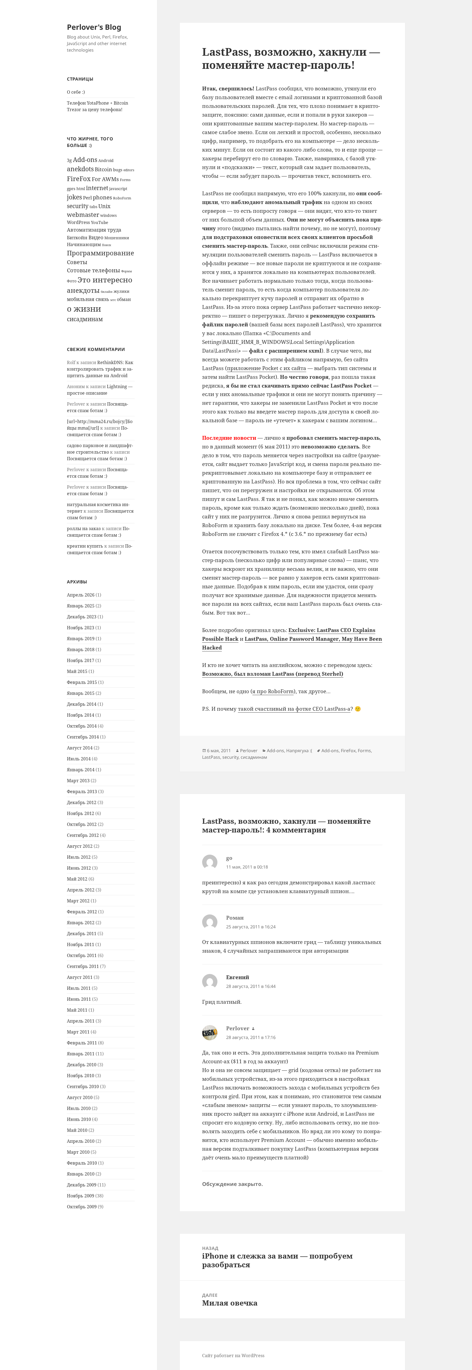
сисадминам (85, 319)
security (77, 206)
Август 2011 (80, 977)
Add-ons (85, 159)
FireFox (79, 178)
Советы (77, 262)
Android (106, 160)
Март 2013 (78, 781)
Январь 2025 (81, 606)
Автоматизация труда (94, 229)
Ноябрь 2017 (80, 660)
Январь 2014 (81, 770)
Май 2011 (77, 1010)
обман (124, 299)
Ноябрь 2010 (80, 1076)
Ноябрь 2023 (80, 628)
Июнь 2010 (79, 1119)
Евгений (237, 977)
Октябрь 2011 (82, 955)
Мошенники (116, 237)
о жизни (84, 308)
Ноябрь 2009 (80, 1196)
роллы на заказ (84, 528)
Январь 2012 (81, 923)
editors (128, 170)
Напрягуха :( (299, 751)
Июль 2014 (79, 759)
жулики (121, 291)
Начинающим (84, 244)
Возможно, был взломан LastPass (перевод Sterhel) (272, 673)
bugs (117, 169)
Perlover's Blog (94, 27)
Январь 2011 (81, 1054)
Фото (71, 281)
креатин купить (85, 546)
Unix (104, 206)
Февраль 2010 (82, 1163)
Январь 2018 (81, 649)
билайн (107, 292)
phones (102, 197)
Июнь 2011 (79, 999)
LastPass (211, 757)
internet (97, 188)
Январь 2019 (81, 639)
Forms (125, 179)
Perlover (249, 751)
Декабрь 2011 (81, 934)
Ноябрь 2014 (80, 715)
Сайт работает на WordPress (233, 1356)
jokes (74, 197)
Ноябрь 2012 (80, 813)
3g (69, 160)
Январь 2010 (81, 1174)
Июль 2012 (79, 857)
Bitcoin (103, 169)
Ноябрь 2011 (80, 944)
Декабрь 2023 (81, 617)
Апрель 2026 (81, 595)
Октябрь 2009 (82, 1207)
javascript (118, 188)
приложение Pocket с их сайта (266, 368)
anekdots (80, 169)
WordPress (78, 222)
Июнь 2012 (79, 868)
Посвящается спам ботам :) (97, 459)
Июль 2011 (79, 988)
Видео (95, 237)
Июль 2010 (79, 1108)
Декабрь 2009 (81, 1185)
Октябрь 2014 (82, 726)
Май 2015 (77, 671)
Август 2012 (80, 846)
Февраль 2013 (82, 792)
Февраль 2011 (82, 1043)
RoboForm (122, 198)
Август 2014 (80, 748)
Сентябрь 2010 (83, 1086)
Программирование (100, 252)
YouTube (99, 222)
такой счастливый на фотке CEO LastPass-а (294, 708)
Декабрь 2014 (81, 704)
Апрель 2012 (81, 890)
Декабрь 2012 (81, 802)
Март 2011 (78, 1032)
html (80, 188)
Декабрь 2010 (81, 1065)
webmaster (83, 215)
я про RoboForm (273, 691)
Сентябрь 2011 (83, 966)
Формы (126, 271)
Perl (87, 197)
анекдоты (83, 290)
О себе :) (76, 92)
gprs (71, 188)
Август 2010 (80, 1097)
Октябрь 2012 (82, 824)
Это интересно (105, 280)
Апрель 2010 (81, 1141)
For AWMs (105, 179)
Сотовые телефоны (93, 270)
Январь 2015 (81, 693)
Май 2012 (77, 879)
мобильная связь (88, 299)
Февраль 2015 (82, 682)
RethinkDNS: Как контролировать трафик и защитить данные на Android (100, 369)
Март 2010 (78, 1152)
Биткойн (77, 237)
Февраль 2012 (82, 912)
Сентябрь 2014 (83, 737)
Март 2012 (78, 901)
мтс (113, 300)
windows (108, 215)
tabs (93, 206)
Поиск (106, 245)
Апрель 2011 (81, 1021)
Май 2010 (77, 1130)
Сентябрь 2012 (83, 835)
